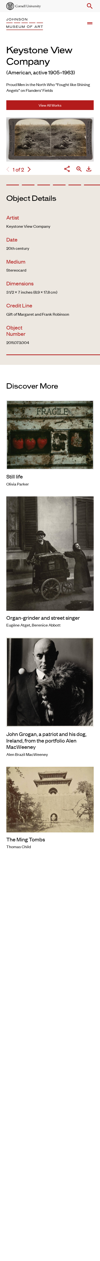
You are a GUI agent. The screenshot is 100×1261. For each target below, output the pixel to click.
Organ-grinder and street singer (43, 617)
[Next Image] (29, 169)
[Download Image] (89, 169)
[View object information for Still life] (50, 434)
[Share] (67, 169)
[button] (89, 6)
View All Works (50, 105)
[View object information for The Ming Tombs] (50, 798)
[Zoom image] (79, 169)
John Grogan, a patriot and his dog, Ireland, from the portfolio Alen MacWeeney (46, 740)
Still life (14, 476)
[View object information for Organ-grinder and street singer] (50, 553)
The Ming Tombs (25, 839)
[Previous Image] (8, 169)
